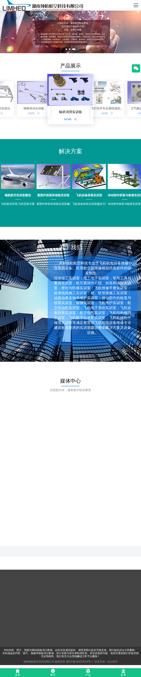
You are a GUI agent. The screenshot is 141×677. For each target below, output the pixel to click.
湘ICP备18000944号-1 (79, 661)
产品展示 (70, 66)
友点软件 (112, 661)
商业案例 (127, 586)
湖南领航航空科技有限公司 (38, 661)
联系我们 (85, 590)
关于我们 (85, 586)
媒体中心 (70, 381)
